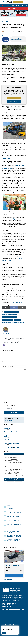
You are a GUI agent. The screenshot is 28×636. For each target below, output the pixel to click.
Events (8, 5)
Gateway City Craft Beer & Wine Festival (9, 317)
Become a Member (18, 2)
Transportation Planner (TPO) (10, 431)
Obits (22, 5)
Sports (17, 5)
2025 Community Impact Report (9, 624)
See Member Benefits (14, 98)
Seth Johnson (7, 31)
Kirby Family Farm (17, 319)
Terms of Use (6, 617)
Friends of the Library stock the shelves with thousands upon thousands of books (14, 167)
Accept (4, 632)
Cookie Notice (15, 620)
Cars (26, 5)
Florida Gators (13, 314)
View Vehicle (14, 576)
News (12, 5)
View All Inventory (8, 579)
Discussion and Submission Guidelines (11, 613)
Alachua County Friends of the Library (11, 311)
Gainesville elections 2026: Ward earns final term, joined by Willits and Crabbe (14, 520)
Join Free (14, 413)
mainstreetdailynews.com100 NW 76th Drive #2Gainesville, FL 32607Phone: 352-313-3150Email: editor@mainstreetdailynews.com (13, 606)
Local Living (5, 21)
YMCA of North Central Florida (17, 322)
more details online (7, 120)
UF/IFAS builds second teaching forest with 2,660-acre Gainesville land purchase (13, 507)
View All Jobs (17, 447)
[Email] (4, 345)
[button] (6, 561)
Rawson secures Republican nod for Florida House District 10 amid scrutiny (14, 540)
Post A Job (10, 447)
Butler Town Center (5, 314)
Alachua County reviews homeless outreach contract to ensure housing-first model (13, 526)
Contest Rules (6, 620)
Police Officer (7, 439)
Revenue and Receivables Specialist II (12, 443)
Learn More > (11, 632)
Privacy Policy (14, 617)
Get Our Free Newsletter (13, 8)
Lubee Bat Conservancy (6, 322)
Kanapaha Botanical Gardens (7, 319)
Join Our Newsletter (14, 101)
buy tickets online (17, 302)
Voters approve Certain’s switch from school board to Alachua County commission (14, 531)
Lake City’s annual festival (17, 219)
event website (20, 282)
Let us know (8, 420)
